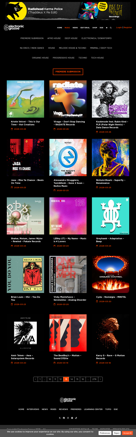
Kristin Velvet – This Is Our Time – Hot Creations (25, 123)
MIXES (53, 409)
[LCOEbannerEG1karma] (68, 19)
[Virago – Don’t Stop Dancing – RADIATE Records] (68, 99)
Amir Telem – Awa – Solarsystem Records (22, 357)
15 (78, 379)
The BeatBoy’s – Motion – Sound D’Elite (67, 357)
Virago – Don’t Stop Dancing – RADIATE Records (69, 123)
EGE (116, 409)
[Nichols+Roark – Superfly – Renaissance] (110, 157)
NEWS (45, 409)
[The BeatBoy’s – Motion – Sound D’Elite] (68, 333)
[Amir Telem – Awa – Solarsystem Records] (25, 333)
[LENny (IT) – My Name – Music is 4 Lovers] (68, 216)
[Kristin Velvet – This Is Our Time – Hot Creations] (25, 99)
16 (84, 379)
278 (95, 379)
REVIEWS (63, 409)
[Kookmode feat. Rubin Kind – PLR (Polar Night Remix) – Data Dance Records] (110, 99)
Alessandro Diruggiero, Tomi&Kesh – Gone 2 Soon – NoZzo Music (69, 183)
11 (56, 379)
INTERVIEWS (33, 409)
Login (119, 27)
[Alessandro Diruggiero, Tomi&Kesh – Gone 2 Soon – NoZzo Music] (68, 157)
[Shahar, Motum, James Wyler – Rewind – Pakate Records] (25, 216)
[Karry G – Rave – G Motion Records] (110, 333)
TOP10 (108, 409)
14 (72, 379)
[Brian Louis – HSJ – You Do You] (25, 274)
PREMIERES (76, 409)
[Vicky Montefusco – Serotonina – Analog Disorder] (68, 274)
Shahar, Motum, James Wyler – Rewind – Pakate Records (27, 240)
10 (51, 379)
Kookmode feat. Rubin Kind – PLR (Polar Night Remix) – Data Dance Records (112, 124)
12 (61, 379)
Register (128, 27)
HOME (21, 409)
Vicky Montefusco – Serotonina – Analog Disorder (70, 298)
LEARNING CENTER (93, 409)
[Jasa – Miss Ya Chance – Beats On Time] (25, 157)
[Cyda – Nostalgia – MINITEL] (110, 274)
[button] (111, 27)
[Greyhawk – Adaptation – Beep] (110, 216)
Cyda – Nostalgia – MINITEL (111, 297)
